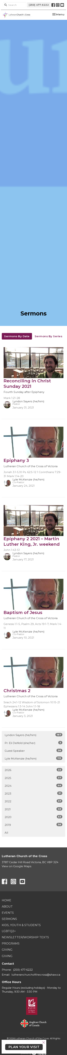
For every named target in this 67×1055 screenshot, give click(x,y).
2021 (33, 809)
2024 (33, 785)
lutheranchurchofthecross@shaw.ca (35, 974)
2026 (33, 770)
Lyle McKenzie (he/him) (33, 758)
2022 (33, 801)
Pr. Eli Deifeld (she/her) (33, 743)
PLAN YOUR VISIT (24, 1047)
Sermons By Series (48, 336)
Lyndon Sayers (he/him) (33, 735)
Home (6, 900)
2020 (33, 817)
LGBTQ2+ (9, 931)
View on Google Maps (16, 866)
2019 (33, 825)
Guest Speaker (33, 750)
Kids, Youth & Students (21, 925)
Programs (10, 943)
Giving (7, 949)
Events (8, 912)
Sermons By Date (17, 336)
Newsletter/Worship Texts (25, 937)
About (7, 906)
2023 (33, 793)
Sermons (9, 919)
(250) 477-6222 (39, 4)
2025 (33, 778)
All (6, 832)
